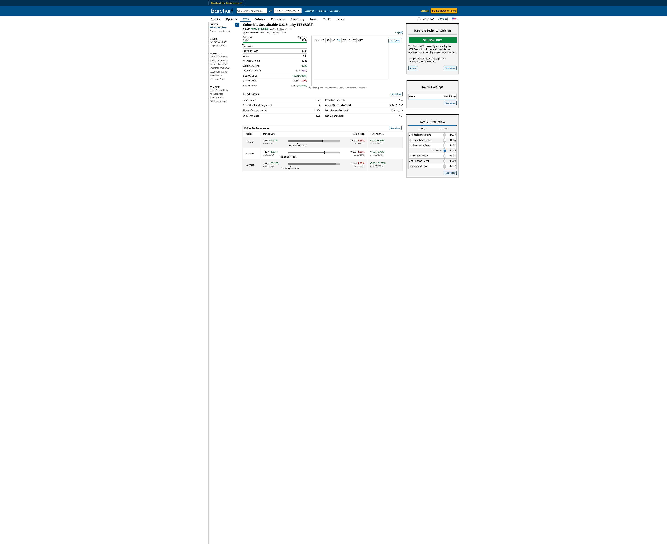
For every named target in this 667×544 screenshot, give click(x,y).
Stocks (215, 19)
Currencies (278, 19)
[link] (399, 32)
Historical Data (217, 79)
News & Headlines (219, 90)
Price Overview (218, 27)
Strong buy (432, 40)
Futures (260, 19)
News (314, 19)
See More (396, 93)
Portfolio (322, 10)
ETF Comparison (218, 101)
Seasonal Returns (218, 71)
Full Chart (395, 40)
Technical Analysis (218, 64)
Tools (327, 19)
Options (231, 19)
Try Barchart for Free (444, 10)
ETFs (246, 19)
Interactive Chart (218, 41)
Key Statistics (216, 93)
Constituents (216, 97)
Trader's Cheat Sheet (220, 67)
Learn (340, 19)
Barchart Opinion (218, 56)
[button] (455, 19)
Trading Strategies (219, 60)
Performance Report (220, 31)
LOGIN (425, 10)
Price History (216, 75)
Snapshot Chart (217, 45)
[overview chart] (357, 63)
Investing (297, 19)
